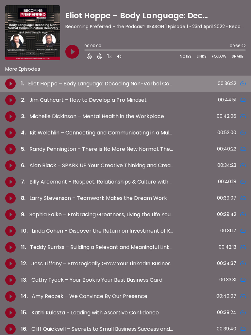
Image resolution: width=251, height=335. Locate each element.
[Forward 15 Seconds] (99, 56)
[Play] (72, 52)
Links (202, 56)
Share (237, 56)
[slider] (86, 50)
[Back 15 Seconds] (89, 56)
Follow (219, 56)
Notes (186, 56)
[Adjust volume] (119, 56)
